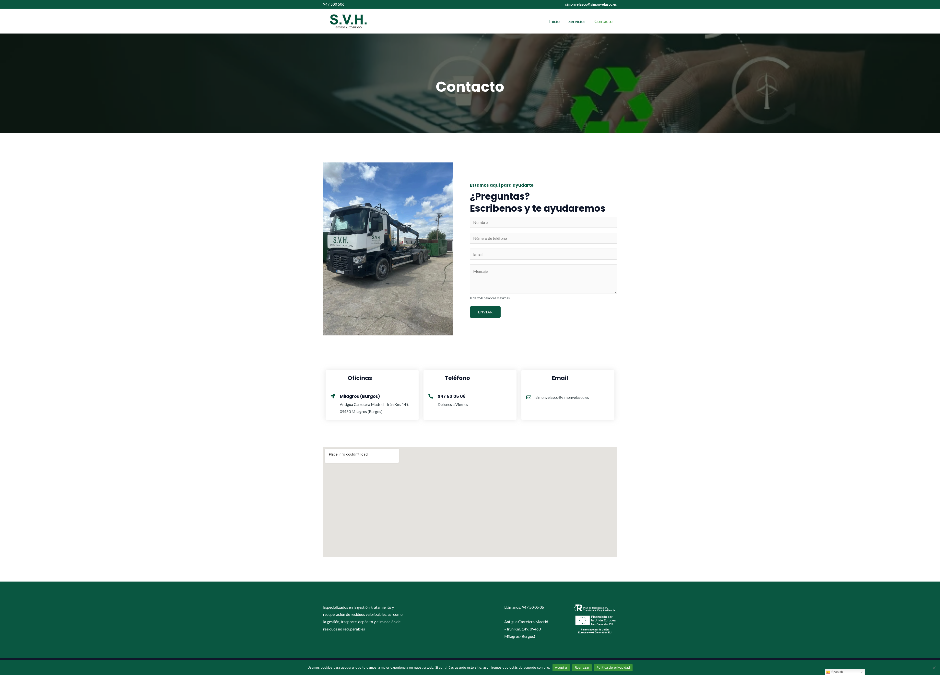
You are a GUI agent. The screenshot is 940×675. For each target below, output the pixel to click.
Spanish (836, 672)
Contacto (603, 21)
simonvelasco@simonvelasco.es (591, 4)
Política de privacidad (613, 667)
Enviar (485, 312)
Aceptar (561, 667)
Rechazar (582, 667)
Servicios (577, 21)
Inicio (554, 21)
